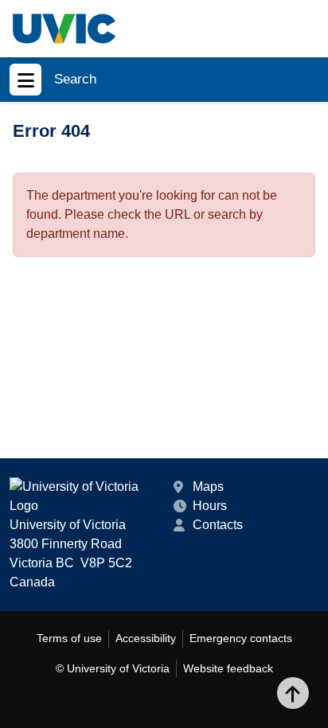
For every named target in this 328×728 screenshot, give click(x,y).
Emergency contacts (240, 638)
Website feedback (228, 668)
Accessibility (145, 638)
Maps (208, 486)
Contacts (218, 524)
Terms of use (69, 638)
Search (75, 79)
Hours (210, 505)
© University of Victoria (113, 668)
